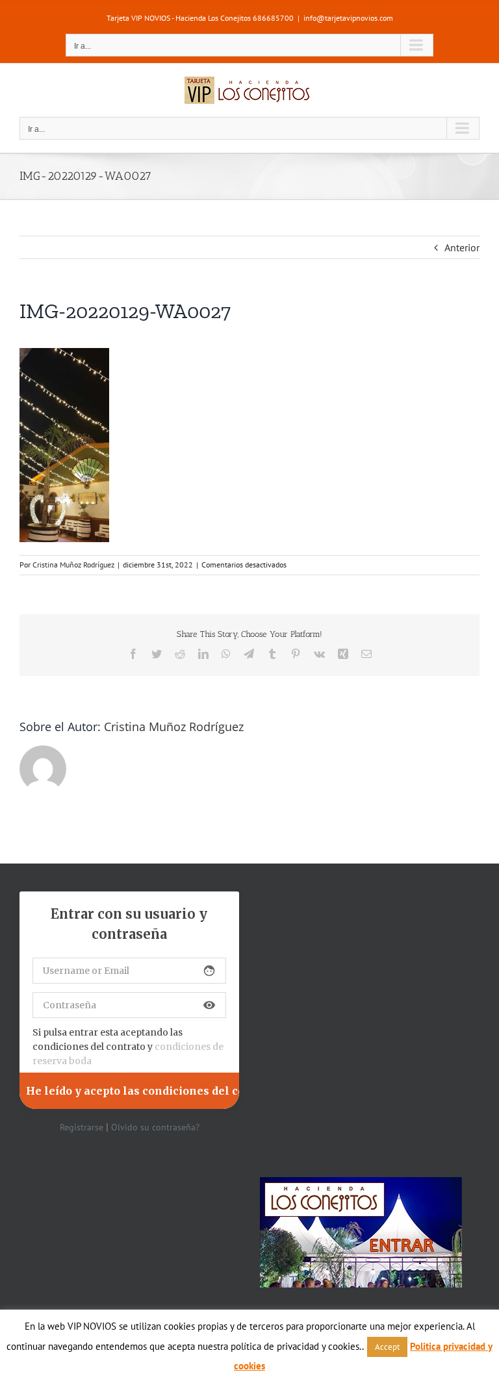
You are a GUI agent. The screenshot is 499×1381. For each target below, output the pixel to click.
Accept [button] (387, 1346)
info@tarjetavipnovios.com (348, 18)
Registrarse (81, 1127)
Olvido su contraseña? (155, 1127)
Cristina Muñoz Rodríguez (73, 564)
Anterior (462, 247)
